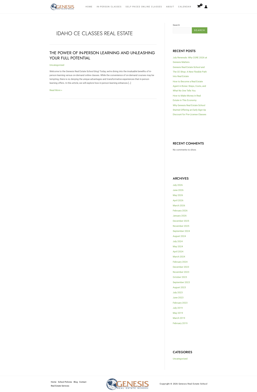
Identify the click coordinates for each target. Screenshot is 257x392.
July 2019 (178, 308)
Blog (76, 382)
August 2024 (179, 236)
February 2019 (180, 323)
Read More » (56, 90)
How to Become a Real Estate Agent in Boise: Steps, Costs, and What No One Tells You (189, 86)
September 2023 (181, 282)
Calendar (184, 6)
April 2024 (178, 251)
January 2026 (180, 215)
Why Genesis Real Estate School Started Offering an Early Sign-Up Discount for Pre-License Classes (189, 110)
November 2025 (181, 226)
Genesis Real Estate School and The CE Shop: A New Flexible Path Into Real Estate (190, 72)
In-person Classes (109, 6)
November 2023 (181, 272)
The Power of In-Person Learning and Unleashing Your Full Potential (102, 55)
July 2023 (178, 292)
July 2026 (178, 185)
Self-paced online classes (144, 6)
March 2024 (179, 256)
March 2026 (179, 205)
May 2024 (178, 246)
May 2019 (178, 313)
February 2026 (180, 210)
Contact (82, 382)
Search (176, 25)
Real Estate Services (60, 386)
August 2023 (179, 287)
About (170, 6)
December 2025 (181, 221)
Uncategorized (57, 65)
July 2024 (178, 241)
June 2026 (178, 190)
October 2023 (180, 277)
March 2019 (179, 318)
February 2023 (180, 302)
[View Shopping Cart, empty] (199, 7)
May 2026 (178, 195)
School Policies (65, 382)
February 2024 (180, 261)
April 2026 (178, 200)
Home (89, 6)
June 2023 (178, 297)
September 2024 (181, 231)
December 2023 (181, 267)
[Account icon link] (205, 6)
